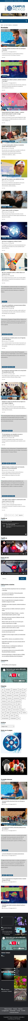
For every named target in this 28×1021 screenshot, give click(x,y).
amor (20, 689)
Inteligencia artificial (7, 704)
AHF (2, 689)
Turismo (15, 1008)
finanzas (4, 701)
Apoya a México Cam (18, 1)
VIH (19, 718)
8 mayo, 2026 (12, 243)
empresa (4, 698)
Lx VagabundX (15, 106)
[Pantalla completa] (25, 554)
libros (18, 704)
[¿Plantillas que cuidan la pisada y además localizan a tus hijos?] (14, 69)
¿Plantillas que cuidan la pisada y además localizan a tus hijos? (14, 605)
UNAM (16, 715)
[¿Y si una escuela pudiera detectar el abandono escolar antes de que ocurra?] (14, 134)
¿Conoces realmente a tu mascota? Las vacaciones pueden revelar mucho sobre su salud (13, 626)
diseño (3, 695)
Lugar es (9, 106)
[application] (14, 528)
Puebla (22, 709)
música (15, 706)
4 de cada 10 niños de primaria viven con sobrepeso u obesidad (14, 589)
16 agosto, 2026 (12, 51)
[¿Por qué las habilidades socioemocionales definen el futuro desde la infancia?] (14, 294)
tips (19, 712)
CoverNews (10, 1018)
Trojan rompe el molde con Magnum (10, 210)
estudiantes (16, 698)
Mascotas (4, 706)
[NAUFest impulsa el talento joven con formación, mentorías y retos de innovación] (14, 456)
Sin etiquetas (13, 664)
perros (9, 709)
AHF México (8, 689)
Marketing (21, 106)
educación (22, 695)
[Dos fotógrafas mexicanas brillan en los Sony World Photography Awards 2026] (14, 360)
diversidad (9, 695)
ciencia (8, 692)
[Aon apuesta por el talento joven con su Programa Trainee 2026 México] (14, 327)
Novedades (4, 44)
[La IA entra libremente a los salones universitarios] (14, 843)
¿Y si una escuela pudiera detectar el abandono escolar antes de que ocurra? (13, 145)
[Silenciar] (23, 554)
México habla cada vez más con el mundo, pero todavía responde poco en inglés (12, 622)
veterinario (13, 718)
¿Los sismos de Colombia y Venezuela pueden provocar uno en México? (12, 593)
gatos (9, 701)
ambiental (15, 689)
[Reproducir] (2, 554)
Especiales (4, 106)
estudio (23, 698)
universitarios (5, 718)
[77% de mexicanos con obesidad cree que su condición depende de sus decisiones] (14, 423)
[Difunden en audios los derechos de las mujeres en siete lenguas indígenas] (14, 391)
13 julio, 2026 (12, 180)
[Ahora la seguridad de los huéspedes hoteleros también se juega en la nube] (14, 868)
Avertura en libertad (9, 1)
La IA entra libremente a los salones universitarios (13, 597)
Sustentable (5, 398)
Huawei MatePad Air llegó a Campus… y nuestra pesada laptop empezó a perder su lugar (13, 113)
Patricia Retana (5, 115)
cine (12, 692)
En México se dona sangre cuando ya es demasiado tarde (13, 635)
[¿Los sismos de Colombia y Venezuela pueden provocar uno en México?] (14, 817)
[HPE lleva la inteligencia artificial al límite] (14, 231)
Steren (7, 712)
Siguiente (21, 515)
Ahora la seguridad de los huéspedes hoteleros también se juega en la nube (12, 600)
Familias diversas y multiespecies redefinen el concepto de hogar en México (12, 646)
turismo (24, 712)
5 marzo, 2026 (12, 405)
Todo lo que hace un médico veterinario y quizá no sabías (13, 609)
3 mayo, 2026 (12, 275)
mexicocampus (5, 51)
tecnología (14, 712)
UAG (3, 715)
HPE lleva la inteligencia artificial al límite (11, 241)
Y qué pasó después (14, 1012)
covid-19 (17, 692)
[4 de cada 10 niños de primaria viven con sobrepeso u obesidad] (14, 38)
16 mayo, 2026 (12, 212)
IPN (14, 704)
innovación (18, 701)
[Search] (26, 21)
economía (16, 695)
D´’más (18, 1010)
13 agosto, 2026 (12, 115)
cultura (23, 692)
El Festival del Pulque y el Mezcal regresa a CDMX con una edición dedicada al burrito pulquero (13, 655)
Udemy (7, 715)
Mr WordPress (5, 664)
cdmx (3, 692)
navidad (4, 709)
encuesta (10, 698)
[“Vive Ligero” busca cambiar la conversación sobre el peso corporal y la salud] (14, 489)
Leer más (3, 57)
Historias (20, 1008)
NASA (20, 706)
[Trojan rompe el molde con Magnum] (14, 200)
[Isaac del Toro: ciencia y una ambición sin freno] (14, 168)
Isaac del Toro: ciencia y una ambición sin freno (13, 179)
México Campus (8, 1008)
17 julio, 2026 (12, 148)
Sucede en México (11, 44)
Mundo (4, 269)
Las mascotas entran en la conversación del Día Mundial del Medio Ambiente (13, 651)
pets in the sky (16, 709)
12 (16, 515)
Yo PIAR (23, 1010)
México (9, 706)
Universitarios (17, 175)
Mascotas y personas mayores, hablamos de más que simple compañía (13, 618)
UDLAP (12, 715)
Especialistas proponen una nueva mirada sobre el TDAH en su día (13, 642)
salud (3, 712)
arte (25, 689)
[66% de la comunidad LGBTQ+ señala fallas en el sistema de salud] (14, 262)
